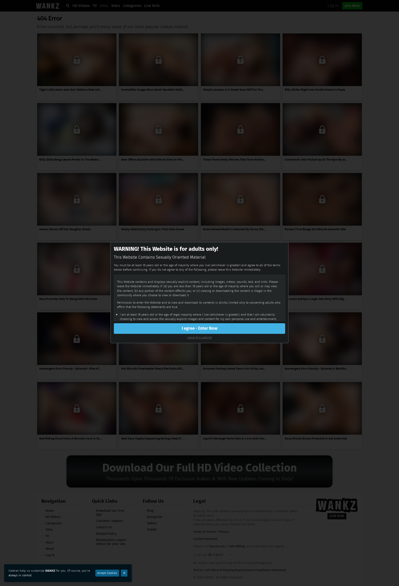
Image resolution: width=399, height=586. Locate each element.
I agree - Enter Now (199, 328)
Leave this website (199, 337)
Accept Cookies (107, 573)
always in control (20, 575)
